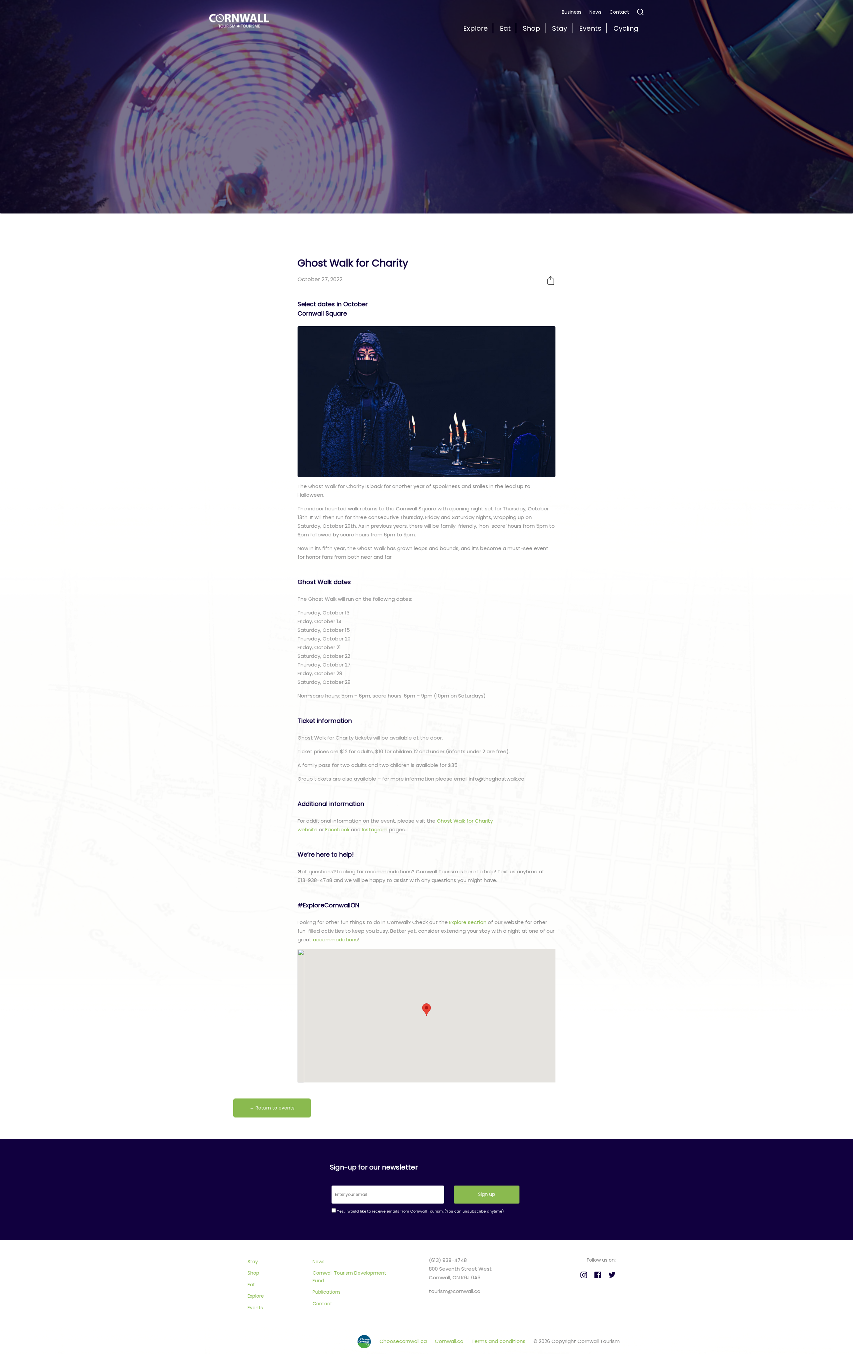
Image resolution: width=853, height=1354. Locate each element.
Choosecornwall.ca (404, 1341)
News (595, 12)
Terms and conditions (499, 1341)
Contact (619, 12)
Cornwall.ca (450, 1341)
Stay (253, 1261)
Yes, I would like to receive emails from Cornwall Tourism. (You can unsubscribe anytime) (420, 1211)
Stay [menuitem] (559, 28)
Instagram (375, 829)
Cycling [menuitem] (625, 28)
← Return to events (272, 1107)
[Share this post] (550, 280)
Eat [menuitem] (505, 28)
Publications (327, 1292)
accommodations (335, 939)
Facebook (338, 829)
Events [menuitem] (590, 28)
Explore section (467, 922)
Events (255, 1307)
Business (571, 12)
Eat (251, 1284)
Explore (256, 1296)
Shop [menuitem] (531, 28)
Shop (253, 1273)
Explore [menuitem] (475, 28)
